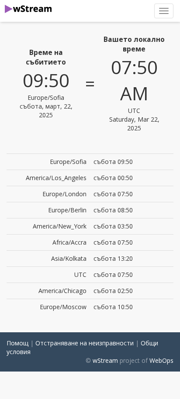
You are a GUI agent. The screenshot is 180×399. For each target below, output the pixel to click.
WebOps (161, 360)
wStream (105, 360)
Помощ (17, 343)
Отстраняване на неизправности (84, 343)
